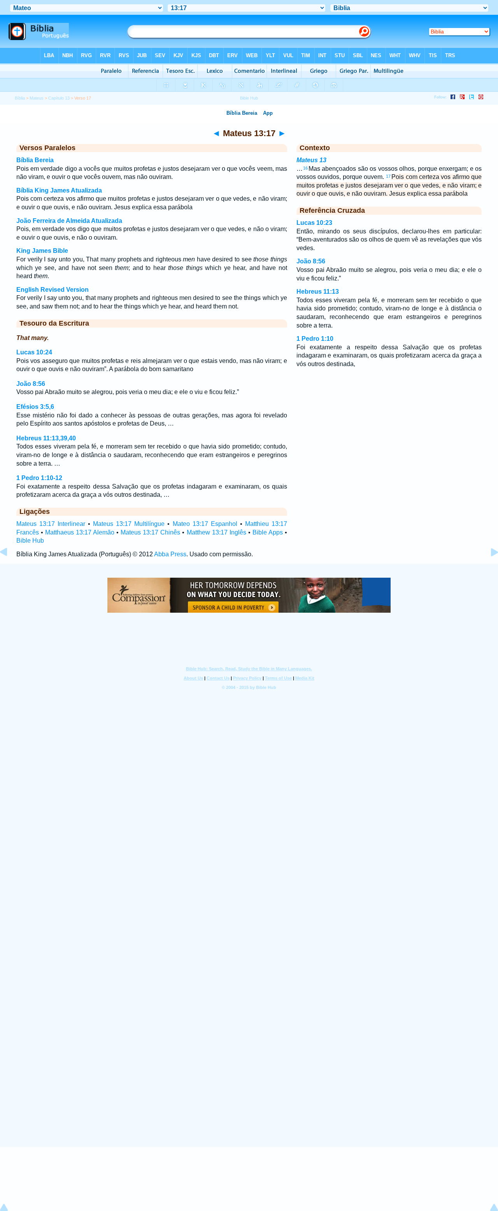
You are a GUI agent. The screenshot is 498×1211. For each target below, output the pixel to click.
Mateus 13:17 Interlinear (50, 524)
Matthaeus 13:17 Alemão (79, 532)
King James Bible (42, 250)
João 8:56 (30, 383)
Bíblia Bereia (35, 160)
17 (388, 176)
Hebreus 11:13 (317, 291)
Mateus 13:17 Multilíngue (129, 524)
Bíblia (20, 98)
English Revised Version (52, 289)
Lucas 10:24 (34, 352)
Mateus (37, 98)
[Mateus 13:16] (9, 569)
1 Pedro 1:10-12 (39, 478)
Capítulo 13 (59, 98)
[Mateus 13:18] (488, 569)
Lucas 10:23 (314, 222)
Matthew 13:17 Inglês (216, 532)
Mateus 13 (311, 160)
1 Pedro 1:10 (314, 338)
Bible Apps (268, 532)
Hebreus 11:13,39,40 (46, 438)
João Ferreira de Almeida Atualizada (69, 220)
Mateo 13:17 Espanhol (205, 524)
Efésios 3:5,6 (35, 406)
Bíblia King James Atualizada (59, 190)
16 (305, 168)
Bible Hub (30, 540)
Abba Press (170, 554)
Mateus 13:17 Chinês (150, 532)
